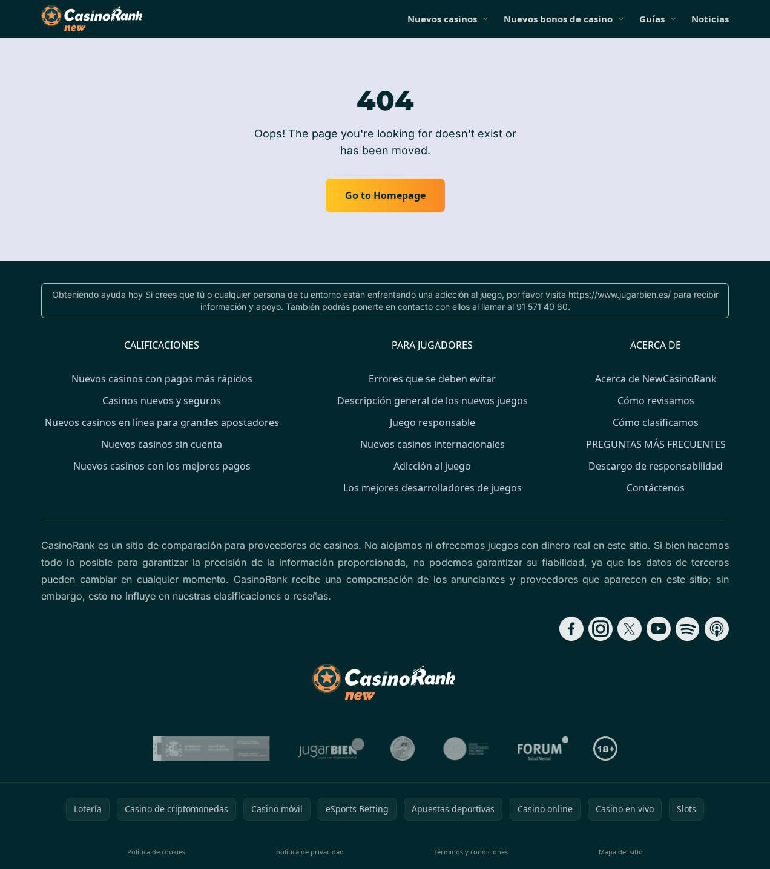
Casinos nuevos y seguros (161, 400)
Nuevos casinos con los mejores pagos (162, 466)
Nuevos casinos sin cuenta (161, 444)
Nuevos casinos (442, 19)
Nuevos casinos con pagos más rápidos (161, 378)
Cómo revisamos (655, 400)
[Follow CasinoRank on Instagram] (600, 629)
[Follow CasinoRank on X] (629, 629)
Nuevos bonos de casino (558, 19)
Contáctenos (656, 487)
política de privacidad (310, 851)
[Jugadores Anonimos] (402, 748)
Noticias (710, 19)
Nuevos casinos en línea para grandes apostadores (162, 422)
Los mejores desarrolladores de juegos (432, 487)
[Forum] (543, 748)
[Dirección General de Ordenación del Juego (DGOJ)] (211, 748)
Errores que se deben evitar (432, 378)
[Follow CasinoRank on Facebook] (571, 629)
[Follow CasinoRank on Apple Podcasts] (717, 629)
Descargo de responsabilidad (655, 466)
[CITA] (466, 748)
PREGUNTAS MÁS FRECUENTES (656, 444)
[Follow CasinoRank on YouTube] (659, 629)
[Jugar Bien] (330, 748)
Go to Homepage (385, 195)
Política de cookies (156, 851)
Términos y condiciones (471, 851)
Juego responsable (432, 422)
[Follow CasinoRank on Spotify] (688, 629)
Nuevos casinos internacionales (432, 444)
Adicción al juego (432, 466)
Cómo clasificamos (656, 422)
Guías (652, 19)
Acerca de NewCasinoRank (656, 378)
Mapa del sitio (621, 851)
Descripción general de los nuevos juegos (432, 400)
